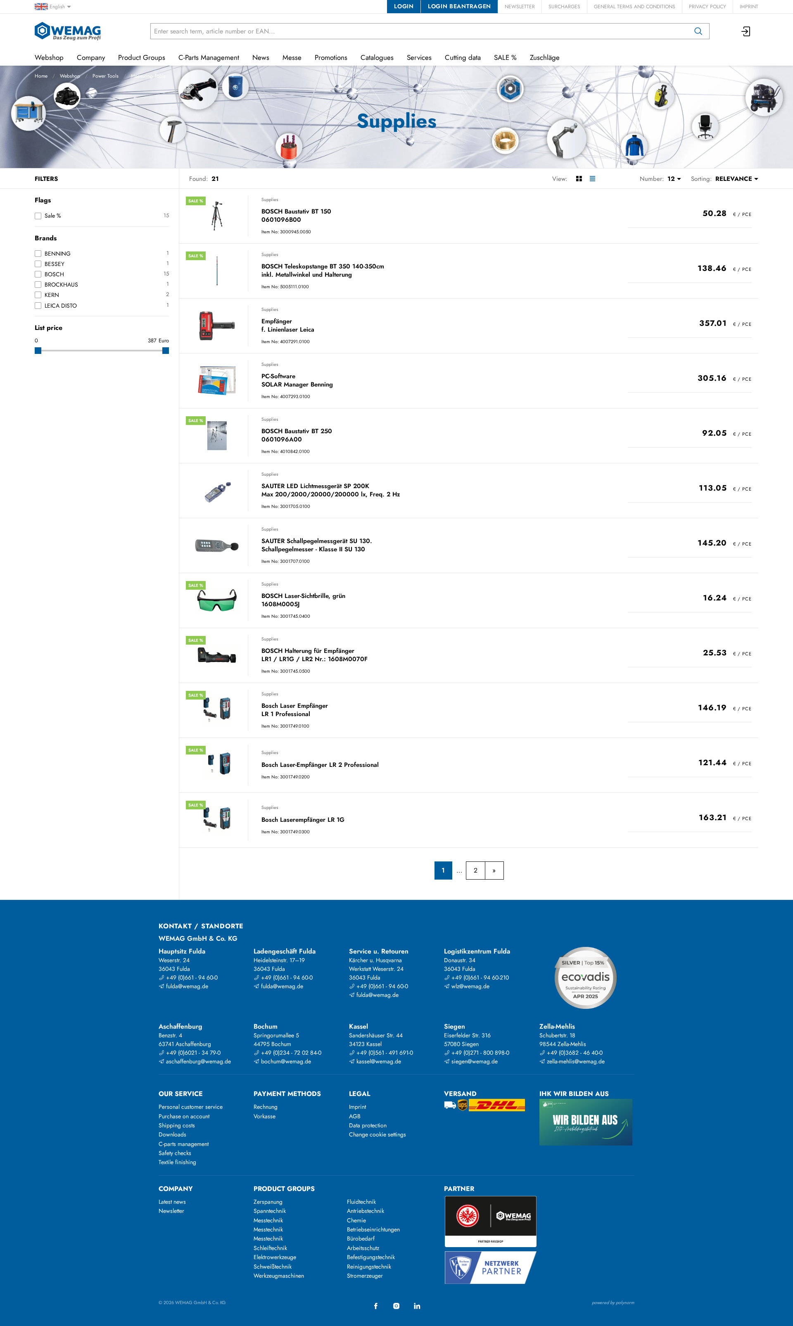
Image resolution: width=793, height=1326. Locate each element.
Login (403, 6)
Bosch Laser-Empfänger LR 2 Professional (320, 765)
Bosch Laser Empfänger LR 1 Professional (294, 710)
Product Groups (141, 57)
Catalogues (377, 57)
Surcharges (564, 6)
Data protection (368, 1125)
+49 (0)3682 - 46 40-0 (574, 1052)
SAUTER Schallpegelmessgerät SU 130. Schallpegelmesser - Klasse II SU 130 (316, 545)
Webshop (70, 76)
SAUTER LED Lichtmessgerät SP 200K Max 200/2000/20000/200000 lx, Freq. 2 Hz (330, 490)
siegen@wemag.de (474, 1061)
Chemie (356, 1220)
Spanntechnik (270, 1211)
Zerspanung (268, 1202)
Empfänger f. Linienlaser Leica (287, 326)
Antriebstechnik (365, 1211)
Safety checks (175, 1153)
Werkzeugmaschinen (279, 1275)
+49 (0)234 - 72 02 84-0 (290, 1052)
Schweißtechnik (273, 1266)
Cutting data (463, 57)
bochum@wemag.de (285, 1061)
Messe (292, 57)
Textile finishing (177, 1162)
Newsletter (520, 6)
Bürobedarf (361, 1238)
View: (559, 178)
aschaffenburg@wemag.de (197, 1061)
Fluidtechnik (361, 1202)
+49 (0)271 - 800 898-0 (479, 1052)
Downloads (172, 1134)
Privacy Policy (707, 6)
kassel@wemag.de (378, 1061)
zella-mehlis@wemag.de (575, 1061)
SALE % (505, 57)
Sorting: (701, 178)
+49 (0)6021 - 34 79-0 (192, 1052)
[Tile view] (579, 179)
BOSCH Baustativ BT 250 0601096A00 (296, 435)
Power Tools (106, 76)
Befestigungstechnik (371, 1257)
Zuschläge (545, 57)
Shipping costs (177, 1125)
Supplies (269, 199)
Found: (198, 178)
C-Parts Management (208, 57)
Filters (46, 178)
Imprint (749, 6)
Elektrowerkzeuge (275, 1257)
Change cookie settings (377, 1134)
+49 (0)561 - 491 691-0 (384, 1052)
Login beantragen (459, 6)
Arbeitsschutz (363, 1248)
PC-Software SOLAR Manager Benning (297, 380)
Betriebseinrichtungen (373, 1229)
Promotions (331, 57)
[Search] (698, 31)
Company (91, 57)
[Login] (746, 31)
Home (41, 76)
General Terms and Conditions (634, 6)
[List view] (592, 179)
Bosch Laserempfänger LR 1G (302, 820)
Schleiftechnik (270, 1248)
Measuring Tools (148, 76)
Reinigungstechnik (369, 1266)
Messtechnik (268, 1220)
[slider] (38, 350)
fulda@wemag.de (186, 986)
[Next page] (494, 870)
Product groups (284, 1188)
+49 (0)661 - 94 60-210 (479, 977)
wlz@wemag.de (469, 986)
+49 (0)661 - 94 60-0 (191, 977)
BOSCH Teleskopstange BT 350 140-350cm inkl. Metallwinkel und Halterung (322, 271)
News (260, 57)
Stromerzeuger (365, 1275)
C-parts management (184, 1144)
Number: (652, 178)
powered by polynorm (613, 1302)
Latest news (172, 1202)
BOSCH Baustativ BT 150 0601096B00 (296, 216)
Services (419, 57)
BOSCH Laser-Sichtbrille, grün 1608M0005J (303, 600)
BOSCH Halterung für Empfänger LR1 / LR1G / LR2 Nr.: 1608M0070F (314, 655)
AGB (355, 1116)
